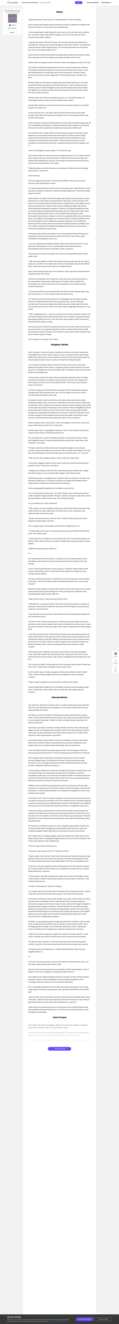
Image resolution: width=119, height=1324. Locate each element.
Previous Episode (92, 2)
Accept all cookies (84, 1319)
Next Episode (107, 2)
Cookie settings (103, 1319)
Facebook (12, 32)
